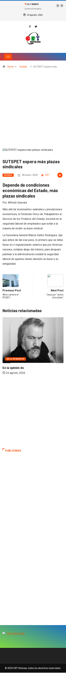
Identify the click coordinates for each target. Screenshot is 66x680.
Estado (23, 66)
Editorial (51, 348)
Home (10, 66)
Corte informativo (33, 8)
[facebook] (30, 26)
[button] (57, 5)
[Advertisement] (33, 109)
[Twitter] (36, 26)
